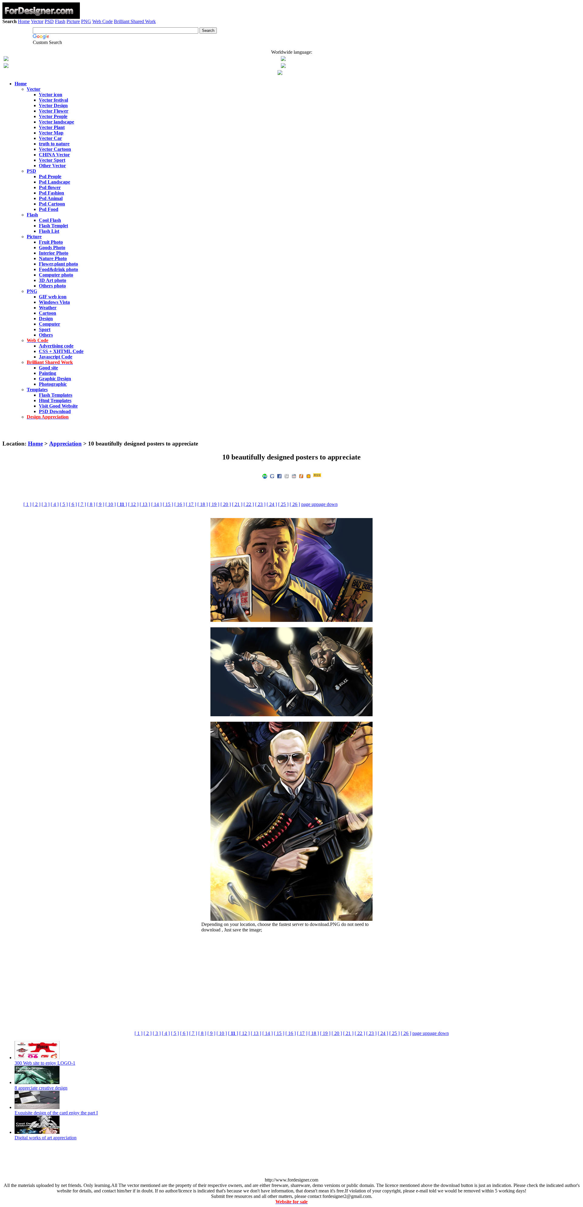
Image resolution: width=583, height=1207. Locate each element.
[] (122, 504)
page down (327, 504)
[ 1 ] (27, 504)
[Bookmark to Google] (272, 475)
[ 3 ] (45, 504)
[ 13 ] (145, 504)
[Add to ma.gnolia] (308, 475)
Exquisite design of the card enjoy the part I (56, 1112)
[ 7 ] (82, 504)
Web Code (102, 21)
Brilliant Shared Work (135, 21)
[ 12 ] (133, 504)
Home (24, 21)
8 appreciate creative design (41, 1087)
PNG (86, 21)
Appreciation (65, 443)
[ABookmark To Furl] (301, 475)
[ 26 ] (295, 504)
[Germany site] (283, 66)
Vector (37, 21)
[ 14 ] (156, 504)
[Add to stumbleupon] (265, 475)
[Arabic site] (280, 73)
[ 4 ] (55, 504)
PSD (49, 21)
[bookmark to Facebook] (279, 475)
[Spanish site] (283, 59)
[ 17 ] (191, 504)
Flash (60, 21)
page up (308, 504)
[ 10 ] (110, 504)
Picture (73, 21)
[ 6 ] (73, 504)
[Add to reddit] (294, 475)
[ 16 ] (179, 504)
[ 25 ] (283, 504)
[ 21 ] (237, 504)
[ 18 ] (202, 504)
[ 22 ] (249, 504)
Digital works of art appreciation (46, 1137)
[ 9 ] (100, 504)
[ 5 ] (64, 504)
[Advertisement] (291, 41)
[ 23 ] (260, 504)
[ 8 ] (91, 504)
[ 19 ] (214, 504)
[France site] (6, 66)
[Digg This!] (287, 475)
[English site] (6, 59)
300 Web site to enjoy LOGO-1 (45, 1063)
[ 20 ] (225, 504)
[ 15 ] (168, 504)
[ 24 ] (272, 504)
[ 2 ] (36, 504)
